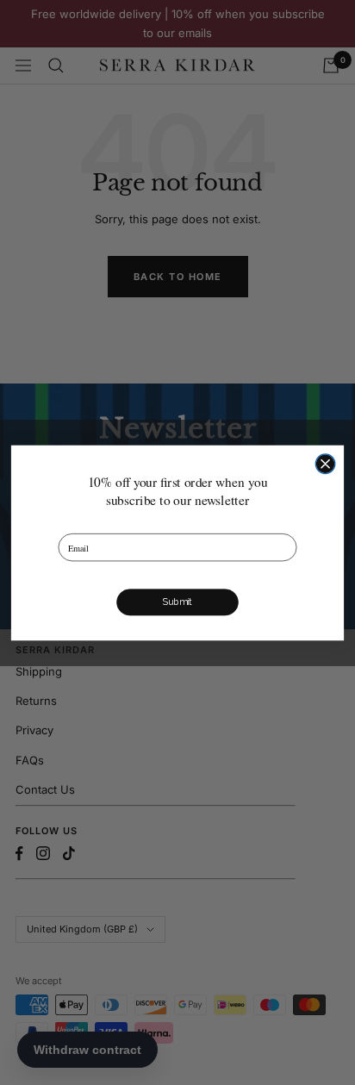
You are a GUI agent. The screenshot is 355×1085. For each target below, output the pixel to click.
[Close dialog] (325, 464)
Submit (177, 601)
